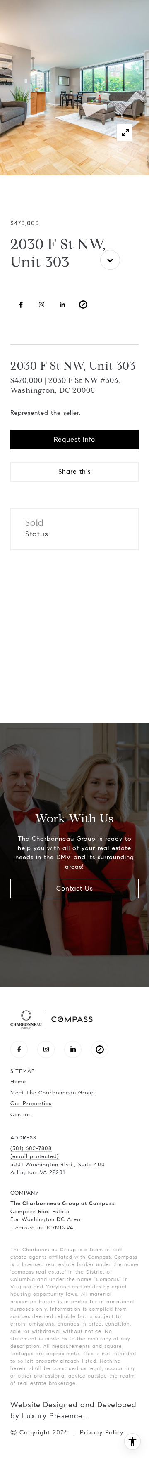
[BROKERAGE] (83, 304)
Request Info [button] (74, 439)
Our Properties (31, 1103)
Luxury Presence (52, 1415)
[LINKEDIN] (62, 304)
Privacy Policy (101, 1432)
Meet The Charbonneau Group (52, 1092)
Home (18, 1081)
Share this (74, 471)
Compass (125, 1257)
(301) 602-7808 (31, 1148)
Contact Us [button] (74, 888)
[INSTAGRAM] (41, 304)
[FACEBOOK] (20, 304)
